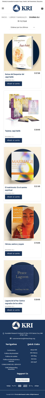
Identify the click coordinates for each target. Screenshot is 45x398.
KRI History (33, 353)
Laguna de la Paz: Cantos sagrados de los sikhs (15, 302)
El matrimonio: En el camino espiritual (16, 188)
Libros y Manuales (18, 17)
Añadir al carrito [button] (13, 84)
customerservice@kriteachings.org (23, 338)
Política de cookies (11, 356)
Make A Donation (22, 380)
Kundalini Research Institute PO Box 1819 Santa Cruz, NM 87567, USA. (24, 334)
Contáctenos (11, 350)
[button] (3, 8)
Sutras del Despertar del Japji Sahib (14, 75)
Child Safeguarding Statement (11, 368)
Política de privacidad (11, 353)
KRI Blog (34, 356)
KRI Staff (34, 362)
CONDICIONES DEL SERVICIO (11, 364)
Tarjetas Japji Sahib (12, 131)
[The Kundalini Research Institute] (22, 8)
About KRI (33, 350)
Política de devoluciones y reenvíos (11, 360)
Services (33, 359)
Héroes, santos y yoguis (14, 244)
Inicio (4, 17)
